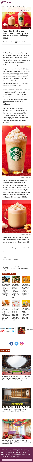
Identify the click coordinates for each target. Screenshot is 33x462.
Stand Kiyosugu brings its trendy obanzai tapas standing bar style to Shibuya (15, 410)
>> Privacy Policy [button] (14, 456)
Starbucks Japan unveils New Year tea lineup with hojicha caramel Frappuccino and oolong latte (26, 290)
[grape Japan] (3, 267)
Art (14, 6)
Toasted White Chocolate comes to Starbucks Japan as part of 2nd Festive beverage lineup (15, 34)
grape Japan (6, 2)
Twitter (16, 344)
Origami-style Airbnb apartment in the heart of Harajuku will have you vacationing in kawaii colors (16, 441)
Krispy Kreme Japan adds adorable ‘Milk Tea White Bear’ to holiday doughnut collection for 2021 (16, 314)
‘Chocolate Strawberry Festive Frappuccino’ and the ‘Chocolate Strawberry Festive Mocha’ (16, 73)
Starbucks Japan (28, 28)
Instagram (22, 344)
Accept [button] (17, 459)
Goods (29, 6)
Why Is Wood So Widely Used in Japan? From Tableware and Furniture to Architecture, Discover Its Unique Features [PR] (16, 378)
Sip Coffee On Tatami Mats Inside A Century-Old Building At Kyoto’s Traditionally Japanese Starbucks (6, 290)
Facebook (11, 344)
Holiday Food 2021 (7, 259)
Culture (8, 6)
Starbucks (15, 259)
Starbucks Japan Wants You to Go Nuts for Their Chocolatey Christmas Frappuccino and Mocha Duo (15, 291)
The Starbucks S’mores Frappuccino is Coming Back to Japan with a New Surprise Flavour (6, 314)
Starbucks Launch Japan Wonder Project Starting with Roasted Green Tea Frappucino (26, 313)
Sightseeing (21, 6)
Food (2, 6)
